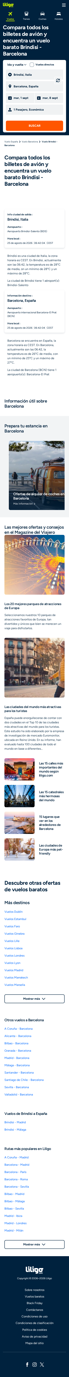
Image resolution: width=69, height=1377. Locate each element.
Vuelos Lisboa (13, 948)
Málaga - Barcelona (17, 1065)
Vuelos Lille (12, 941)
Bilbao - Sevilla (14, 1208)
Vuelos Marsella (14, 985)
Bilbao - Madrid (14, 1194)
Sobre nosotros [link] (34, 1290)
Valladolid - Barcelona (18, 1094)
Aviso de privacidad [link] (34, 1336)
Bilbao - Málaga (14, 1201)
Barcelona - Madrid (16, 1164)
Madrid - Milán (13, 1230)
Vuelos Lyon (12, 963)
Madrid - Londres (15, 1223)
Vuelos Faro (12, 926)
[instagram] (34, 1364)
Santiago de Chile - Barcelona (24, 1080)
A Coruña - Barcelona (18, 1028)
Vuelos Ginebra (14, 933)
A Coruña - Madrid (16, 1157)
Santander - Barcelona (19, 1072)
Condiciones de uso (34, 1316)
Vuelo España (11, 141)
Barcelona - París (15, 1172)
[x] (42, 1364)
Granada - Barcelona (17, 1050)
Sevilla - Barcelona (16, 1087)
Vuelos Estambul (15, 919)
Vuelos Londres (14, 955)
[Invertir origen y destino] (58, 80)
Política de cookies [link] (34, 1329)
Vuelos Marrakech (16, 977)
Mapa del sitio (34, 1343)
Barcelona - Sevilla (16, 1186)
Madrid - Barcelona (16, 1058)
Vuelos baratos (34, 1296)
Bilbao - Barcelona (16, 1043)
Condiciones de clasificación (35, 1323)
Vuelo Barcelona (30, 141)
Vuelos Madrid (13, 970)
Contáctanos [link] (34, 1310)
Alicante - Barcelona (17, 1036)
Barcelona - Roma (16, 1179)
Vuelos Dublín (13, 911)
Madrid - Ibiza (13, 1216)
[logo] (8, 5)
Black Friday (35, 1303)
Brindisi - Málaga (15, 1129)
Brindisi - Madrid (15, 1122)
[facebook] (27, 1364)
